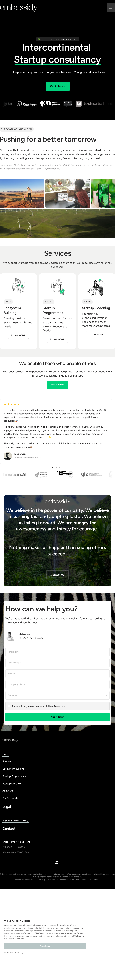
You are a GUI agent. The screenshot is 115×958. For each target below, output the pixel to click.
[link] (18, 335)
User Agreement (57, 706)
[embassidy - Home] (18, 7)
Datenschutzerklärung (13, 952)
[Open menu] (111, 7)
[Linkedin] (57, 862)
